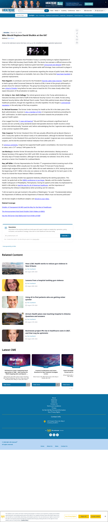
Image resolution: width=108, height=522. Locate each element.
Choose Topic (20, 15)
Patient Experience (79, 15)
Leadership (62, 15)
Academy (63, 10)
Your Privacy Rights (54, 412)
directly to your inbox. (42, 199)
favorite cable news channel (52, 81)
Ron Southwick (31, 269)
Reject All (83, 516)
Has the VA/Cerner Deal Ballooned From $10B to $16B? (21, 216)
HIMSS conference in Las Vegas (33, 180)
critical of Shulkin (11, 88)
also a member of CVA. (33, 112)
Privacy (54, 408)
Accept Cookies (95, 516)
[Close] (105, 516)
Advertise (54, 400)
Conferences (71, 10)
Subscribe (65, 235)
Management (70, 15)
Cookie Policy (24, 520)
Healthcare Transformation (52, 15)
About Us (49, 446)
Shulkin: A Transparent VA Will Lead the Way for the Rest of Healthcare (26, 207)
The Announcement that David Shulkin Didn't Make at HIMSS (23, 211)
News (51, 10)
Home (42, 446)
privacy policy (36, 239)
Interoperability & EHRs (9, 246)
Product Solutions (89, 15)
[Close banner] (106, 2)
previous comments (11, 145)
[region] (54, 516)
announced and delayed (52, 65)
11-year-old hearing (26, 121)
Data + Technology (40, 15)
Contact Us (54, 404)
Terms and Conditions (54, 406)
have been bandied (63, 74)
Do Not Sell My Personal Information (54, 410)
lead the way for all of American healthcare (33, 185)
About (54, 398)
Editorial (54, 402)
